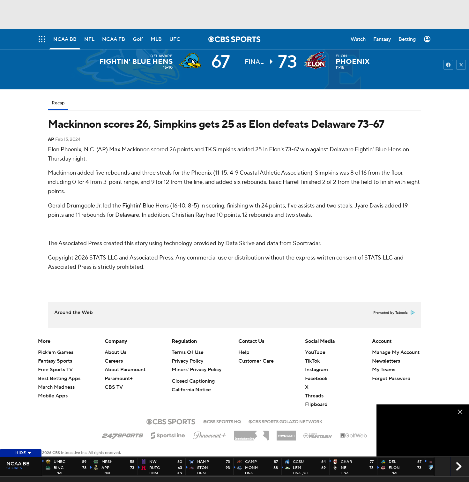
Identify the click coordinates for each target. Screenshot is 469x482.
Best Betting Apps (59, 378)
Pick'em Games (55, 352)
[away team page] (192, 60)
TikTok (312, 361)
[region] (422, 430)
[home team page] (316, 60)
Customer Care (256, 361)
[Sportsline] (168, 434)
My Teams (383, 369)
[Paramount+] (209, 434)
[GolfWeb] (353, 436)
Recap (58, 103)
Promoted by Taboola (390, 313)
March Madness (56, 387)
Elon (341, 56)
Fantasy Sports (55, 361)
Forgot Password (391, 378)
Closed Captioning (193, 381)
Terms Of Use (188, 352)
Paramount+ (119, 378)
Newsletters (386, 361)
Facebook (316, 378)
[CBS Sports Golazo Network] (286, 421)
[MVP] (286, 433)
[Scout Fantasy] (318, 435)
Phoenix (353, 61)
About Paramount (125, 369)
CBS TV (114, 387)
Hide (20, 452)
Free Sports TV (55, 369)
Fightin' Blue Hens (136, 61)
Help (243, 352)
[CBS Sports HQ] (222, 421)
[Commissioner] (251, 433)
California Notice (191, 390)
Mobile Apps (53, 396)
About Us (115, 352)
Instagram (316, 369)
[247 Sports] (122, 434)
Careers (114, 361)
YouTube (315, 352)
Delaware (161, 56)
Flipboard (316, 404)
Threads (314, 396)
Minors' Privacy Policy (196, 369)
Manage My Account (396, 352)
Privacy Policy (187, 361)
